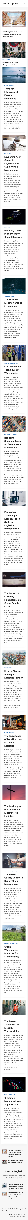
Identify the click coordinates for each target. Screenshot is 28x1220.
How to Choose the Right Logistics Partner (13, 674)
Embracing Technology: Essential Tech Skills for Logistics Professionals (15, 1187)
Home (10, 1214)
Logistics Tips (6, 59)
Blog (3, 29)
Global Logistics (9, 85)
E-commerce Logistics (10, 434)
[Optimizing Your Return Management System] (4, 1162)
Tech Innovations (9, 296)
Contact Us (21, 1214)
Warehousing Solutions (11, 363)
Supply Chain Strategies (11, 871)
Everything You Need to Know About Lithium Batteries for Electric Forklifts (12, 34)
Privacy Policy (21, 1216)
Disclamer (12, 1216)
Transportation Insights (11, 1018)
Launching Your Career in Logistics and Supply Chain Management (12, 163)
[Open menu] (24, 3)
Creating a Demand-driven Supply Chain (12, 1101)
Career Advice (8, 153)
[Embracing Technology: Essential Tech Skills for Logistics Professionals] (4, 1185)
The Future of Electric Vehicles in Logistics (13, 302)
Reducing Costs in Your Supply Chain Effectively (13, 233)
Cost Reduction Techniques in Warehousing (12, 369)
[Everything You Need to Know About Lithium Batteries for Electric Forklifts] (4, 1151)
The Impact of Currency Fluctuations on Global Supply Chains (12, 600)
